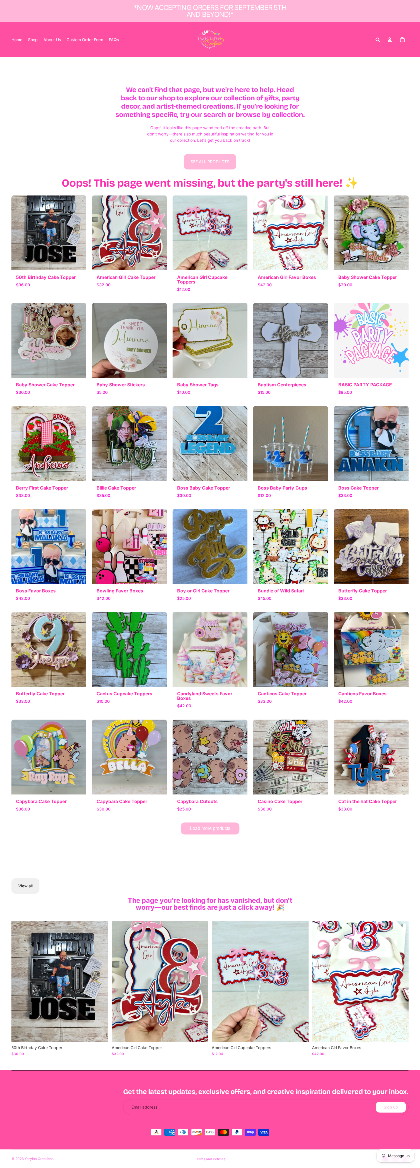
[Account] (389, 39)
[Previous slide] (20, 981)
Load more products (210, 828)
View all (25, 885)
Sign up (391, 1107)
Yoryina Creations (39, 1159)
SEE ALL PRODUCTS (210, 161)
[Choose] (300, 1033)
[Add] (99, 1033)
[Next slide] (99, 981)
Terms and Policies (210, 1159)
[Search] (377, 39)
